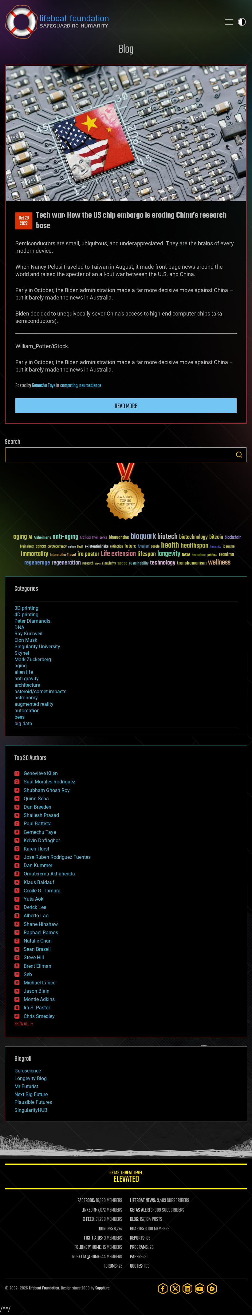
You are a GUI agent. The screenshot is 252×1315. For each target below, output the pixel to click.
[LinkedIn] (187, 1288)
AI (30, 538)
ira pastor (88, 554)
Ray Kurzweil (28, 634)
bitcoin (216, 537)
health (170, 545)
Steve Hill (34, 957)
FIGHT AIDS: (93, 1238)
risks (97, 563)
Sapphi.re (102, 1288)
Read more (126, 406)
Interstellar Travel (63, 555)
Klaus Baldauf (39, 882)
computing (68, 386)
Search (239, 454)
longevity (168, 554)
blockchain (233, 537)
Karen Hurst (36, 849)
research (87, 564)
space (122, 563)
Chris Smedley (39, 1016)
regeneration (66, 562)
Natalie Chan (38, 941)
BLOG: (134, 1220)
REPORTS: (137, 1238)
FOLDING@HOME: (88, 1248)
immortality (34, 554)
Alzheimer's (42, 538)
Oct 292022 (24, 221)
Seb (28, 974)
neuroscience (90, 386)
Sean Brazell (37, 949)
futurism (143, 547)
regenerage (37, 563)
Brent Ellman (37, 966)
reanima (226, 554)
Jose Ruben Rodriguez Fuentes (57, 857)
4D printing (26, 614)
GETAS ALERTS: (142, 1210)
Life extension (118, 554)
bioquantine (119, 537)
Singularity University (37, 646)
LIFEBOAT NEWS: (143, 1201)
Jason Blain (36, 991)
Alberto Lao (36, 916)
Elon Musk (25, 640)
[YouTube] (200, 1288)
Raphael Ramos (41, 932)
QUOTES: (136, 1266)
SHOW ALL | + (23, 1024)
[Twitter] (175, 1288)
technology (162, 563)
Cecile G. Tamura (42, 891)
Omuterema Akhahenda (49, 874)
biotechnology (193, 537)
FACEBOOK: (86, 1201)
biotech (167, 537)
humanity (215, 547)
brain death (27, 547)
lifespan (146, 554)
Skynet (21, 653)
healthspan (194, 546)
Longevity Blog (30, 1078)
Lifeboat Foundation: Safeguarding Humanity (110, 22)
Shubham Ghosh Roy (47, 790)
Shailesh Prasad (41, 815)
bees (19, 717)
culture (72, 547)
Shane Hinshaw (41, 924)
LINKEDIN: (89, 1210)
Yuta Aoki (34, 899)
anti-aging (65, 537)
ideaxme (228, 547)
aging (20, 537)
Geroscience (27, 1071)
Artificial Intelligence (93, 538)
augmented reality (33, 704)
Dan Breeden (37, 807)
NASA (186, 555)
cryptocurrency (57, 547)
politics (212, 555)
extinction (116, 547)
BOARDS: (137, 1229)
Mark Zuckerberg (32, 659)
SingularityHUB (30, 1110)
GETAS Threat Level (126, 1177)
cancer (41, 546)
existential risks (96, 547)
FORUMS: (111, 1266)
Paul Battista (38, 823)
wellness (219, 563)
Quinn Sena (36, 799)
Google (155, 547)
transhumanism (192, 563)
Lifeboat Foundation (44, 1288)
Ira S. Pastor (37, 1008)
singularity (109, 564)
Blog (126, 49)
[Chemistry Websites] (126, 493)
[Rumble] (212, 1288)
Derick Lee (35, 907)
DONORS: (106, 1229)
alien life (23, 672)
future (130, 546)
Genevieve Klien (41, 773)
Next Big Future (31, 1094)
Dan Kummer (38, 865)
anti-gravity (26, 679)
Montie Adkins (39, 999)
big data (23, 723)
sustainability (138, 564)
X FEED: (89, 1220)
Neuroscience (199, 555)
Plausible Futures (33, 1102)
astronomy (26, 698)
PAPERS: (137, 1257)
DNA (19, 627)
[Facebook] (163, 1288)
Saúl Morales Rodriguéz (49, 782)
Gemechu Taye (43, 386)
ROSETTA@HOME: (86, 1257)
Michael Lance (39, 983)
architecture (27, 685)
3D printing (26, 608)
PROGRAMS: (139, 1248)
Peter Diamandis (32, 621)
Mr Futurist (26, 1086)
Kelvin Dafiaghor (42, 840)
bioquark (143, 536)
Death (80, 547)
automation (27, 711)
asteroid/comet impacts (40, 691)
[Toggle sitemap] (229, 22)
